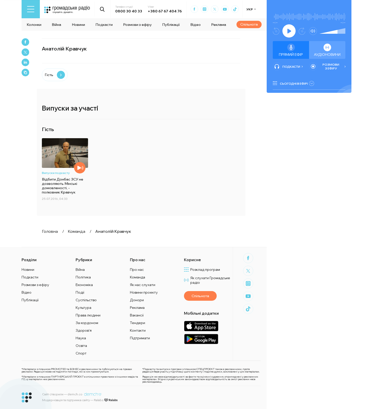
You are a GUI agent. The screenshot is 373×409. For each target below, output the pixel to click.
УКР (249, 9)
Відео (195, 24)
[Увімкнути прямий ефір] (289, 31)
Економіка (84, 284)
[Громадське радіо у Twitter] (214, 9)
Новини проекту (144, 292)
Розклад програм (205, 269)
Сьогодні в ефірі (294, 83)
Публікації (171, 24)
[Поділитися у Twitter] (25, 52)
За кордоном (87, 323)
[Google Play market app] (201, 339)
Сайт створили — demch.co (62, 394)
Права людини (88, 315)
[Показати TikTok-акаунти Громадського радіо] (235, 9)
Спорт (81, 353)
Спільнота (249, 24)
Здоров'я (84, 330)
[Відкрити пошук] (102, 9)
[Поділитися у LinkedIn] (25, 62)
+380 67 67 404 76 (165, 11)
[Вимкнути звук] (313, 31)
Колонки (34, 24)
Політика (83, 277)
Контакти (138, 330)
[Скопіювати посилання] (25, 72)
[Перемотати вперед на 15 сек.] (302, 31)
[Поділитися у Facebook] (25, 42)
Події (80, 292)
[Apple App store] (201, 326)
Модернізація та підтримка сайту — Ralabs (72, 400)
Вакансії (137, 315)
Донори (137, 300)
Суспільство (86, 300)
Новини (78, 24)
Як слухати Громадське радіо (210, 280)
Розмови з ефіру (137, 24)
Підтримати (140, 338)
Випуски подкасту (56, 173)
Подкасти (104, 24)
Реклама (218, 24)
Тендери (137, 323)
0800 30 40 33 (128, 11)
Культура (83, 307)
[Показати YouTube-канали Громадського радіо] (225, 9)
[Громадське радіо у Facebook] (194, 9)
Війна (56, 24)
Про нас (137, 269)
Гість (49, 75)
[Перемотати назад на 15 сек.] (276, 31)
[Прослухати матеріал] (80, 167)
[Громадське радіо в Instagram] (204, 9)
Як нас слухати (142, 284)
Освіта (81, 345)
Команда (137, 277)
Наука (81, 338)
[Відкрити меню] (31, 9)
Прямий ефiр (291, 54)
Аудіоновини (327, 54)
